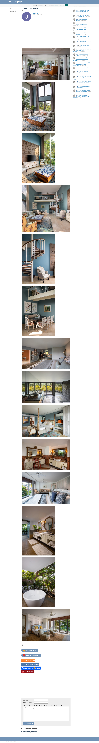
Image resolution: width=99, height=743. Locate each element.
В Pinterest (29, 672)
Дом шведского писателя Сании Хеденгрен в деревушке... (81, 96)
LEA (77, 10)
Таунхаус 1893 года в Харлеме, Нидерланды (83, 91)
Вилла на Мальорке (84, 45)
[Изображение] (47, 705)
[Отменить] (24, 705)
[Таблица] (52, 705)
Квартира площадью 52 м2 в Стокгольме (83, 16)
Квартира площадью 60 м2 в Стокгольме (83, 42)
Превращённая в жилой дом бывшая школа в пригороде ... (82, 50)
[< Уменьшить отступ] (42, 705)
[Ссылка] (54, 705)
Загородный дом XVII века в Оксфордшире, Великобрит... (81, 64)
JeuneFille (35, 13)
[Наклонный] (32, 705)
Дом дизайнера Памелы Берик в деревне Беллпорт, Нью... (82, 82)
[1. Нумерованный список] (39, 705)
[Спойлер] (56, 705)
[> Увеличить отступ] (44, 705)
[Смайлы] (61, 705)
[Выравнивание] (59, 705)
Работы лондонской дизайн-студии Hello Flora (82, 11)
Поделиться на (31, 668)
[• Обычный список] (37, 705)
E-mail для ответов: (28, 702)
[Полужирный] (29, 705)
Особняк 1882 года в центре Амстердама (82, 28)
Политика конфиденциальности (15, 738)
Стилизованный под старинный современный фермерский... (81, 59)
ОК (66, 5)
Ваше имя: (25, 700)
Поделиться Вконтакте (30, 664)
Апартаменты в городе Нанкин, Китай (83, 87)
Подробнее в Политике (58, 5)
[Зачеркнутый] (34, 705)
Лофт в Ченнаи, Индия (85, 67)
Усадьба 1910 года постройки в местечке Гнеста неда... (81, 73)
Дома (23, 10)
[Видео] (49, 705)
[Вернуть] (27, 705)
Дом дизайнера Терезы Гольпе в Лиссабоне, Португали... (82, 77)
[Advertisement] (82, 123)
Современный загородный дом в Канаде (82, 23)
